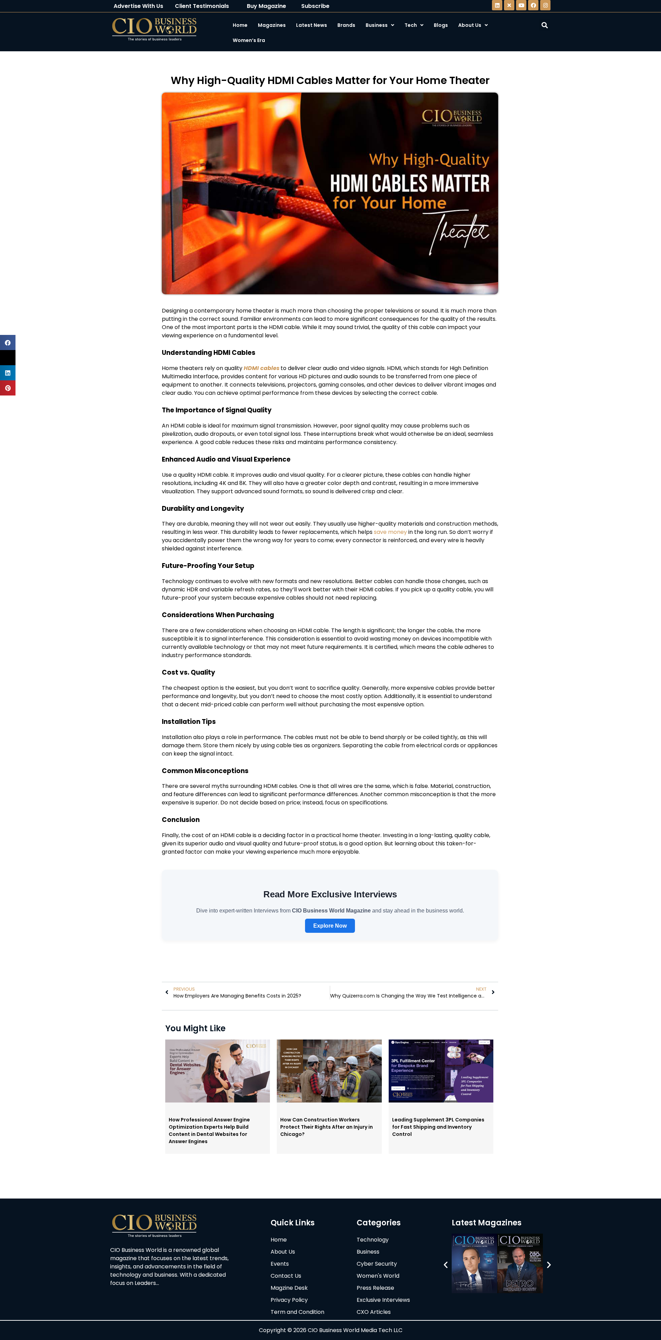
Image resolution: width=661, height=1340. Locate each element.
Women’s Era (249, 40)
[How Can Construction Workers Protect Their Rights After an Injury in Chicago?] (329, 1100)
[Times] (509, 5)
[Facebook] (533, 5)
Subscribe (315, 6)
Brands (346, 25)
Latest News (311, 25)
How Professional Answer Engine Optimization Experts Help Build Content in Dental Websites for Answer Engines (209, 1130)
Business (377, 25)
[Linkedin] (497, 5)
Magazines (272, 25)
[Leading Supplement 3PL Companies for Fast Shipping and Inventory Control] (441, 1100)
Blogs (441, 25)
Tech (411, 25)
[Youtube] (521, 5)
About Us (469, 25)
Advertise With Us (138, 6)
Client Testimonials (202, 6)
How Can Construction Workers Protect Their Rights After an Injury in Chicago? (326, 1127)
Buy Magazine (266, 6)
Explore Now (330, 926)
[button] (445, 1264)
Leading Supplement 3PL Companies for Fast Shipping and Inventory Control (438, 1127)
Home (240, 25)
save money (390, 532)
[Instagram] (545, 5)
